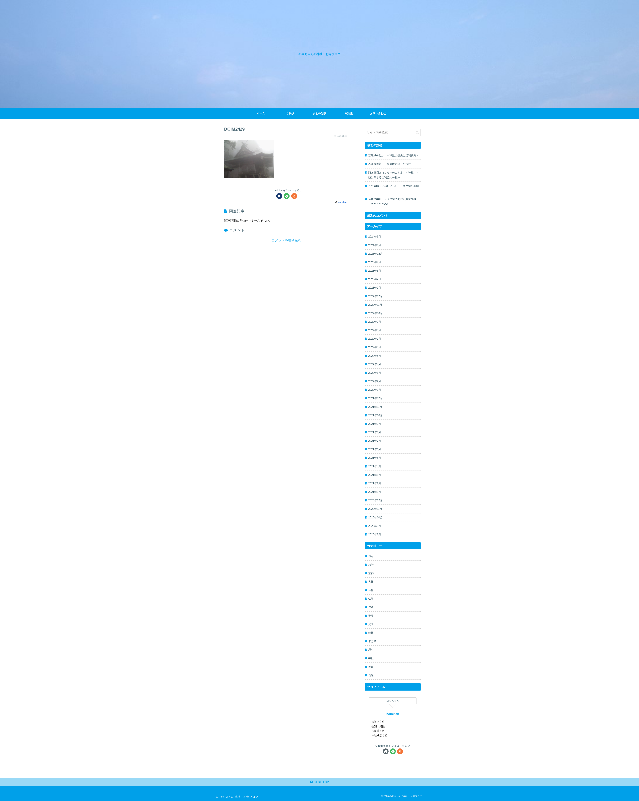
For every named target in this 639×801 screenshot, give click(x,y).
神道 (371, 666)
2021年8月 (374, 432)
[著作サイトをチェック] (279, 196)
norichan (392, 714)
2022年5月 (374, 355)
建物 (371, 632)
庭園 (371, 624)
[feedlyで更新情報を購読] (287, 196)
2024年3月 (374, 236)
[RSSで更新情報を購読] (294, 196)
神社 (371, 658)
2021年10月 (375, 415)
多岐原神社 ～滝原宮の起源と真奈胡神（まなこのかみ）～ (392, 201)
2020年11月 (375, 508)
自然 (371, 675)
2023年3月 (374, 270)
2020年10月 (375, 517)
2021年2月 (374, 483)
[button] (417, 132)
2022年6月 (374, 347)
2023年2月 (374, 279)
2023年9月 (374, 262)
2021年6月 (374, 449)
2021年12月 (375, 398)
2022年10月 (375, 313)
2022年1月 (374, 389)
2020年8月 (374, 534)
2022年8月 (374, 330)
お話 (371, 564)
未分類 (372, 641)
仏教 (371, 598)
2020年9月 (374, 525)
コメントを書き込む (287, 240)
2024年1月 (374, 245)
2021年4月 (374, 466)
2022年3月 (374, 372)
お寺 (371, 556)
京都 (371, 573)
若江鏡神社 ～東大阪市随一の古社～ (391, 163)
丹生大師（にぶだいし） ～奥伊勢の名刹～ (393, 188)
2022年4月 (374, 364)
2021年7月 (374, 440)
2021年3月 (374, 474)
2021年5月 (374, 457)
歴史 (371, 649)
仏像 (371, 590)
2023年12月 (375, 253)
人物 (371, 581)
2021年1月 (374, 491)
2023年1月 (374, 287)
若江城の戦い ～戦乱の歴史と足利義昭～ (393, 155)
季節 (371, 615)
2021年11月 (375, 406)
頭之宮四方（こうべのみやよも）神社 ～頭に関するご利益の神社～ (393, 175)
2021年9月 (374, 423)
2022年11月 (375, 304)
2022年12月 (375, 296)
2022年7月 (374, 338)
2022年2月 (374, 381)
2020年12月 (375, 500)
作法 (371, 607)
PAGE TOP (321, 782)
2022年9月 (374, 321)
